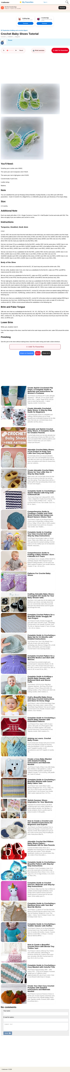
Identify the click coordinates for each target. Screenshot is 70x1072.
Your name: (6, 1011)
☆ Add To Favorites (60, 50)
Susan (10, 40)
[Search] (67, 2)
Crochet (3, 36)
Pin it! (38, 353)
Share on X (46, 353)
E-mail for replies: (8, 1017)
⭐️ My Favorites (26, 2)
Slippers (17, 36)
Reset (21, 50)
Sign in (45, 2)
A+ (16, 50)
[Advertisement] (35, 68)
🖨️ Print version (38, 50)
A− (4, 50)
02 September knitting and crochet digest (14, 30)
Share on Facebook (26, 353)
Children (10, 36)
